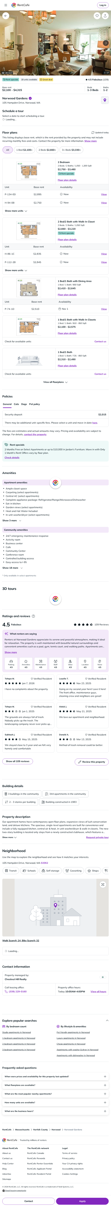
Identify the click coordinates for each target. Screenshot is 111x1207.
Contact (28, 1201)
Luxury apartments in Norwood (71, 1038)
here (94, 422)
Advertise (6, 1174)
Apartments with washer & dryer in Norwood (77, 1049)
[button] (55, 43)
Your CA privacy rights (72, 1163)
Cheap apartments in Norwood (71, 1044)
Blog (4, 1168)
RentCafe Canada (35, 1153)
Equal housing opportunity (15, 1190)
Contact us (7, 1158)
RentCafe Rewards (36, 1158)
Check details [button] (12, 457)
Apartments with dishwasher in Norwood (76, 1055)
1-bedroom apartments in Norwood (18, 1038)
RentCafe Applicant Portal (39, 1168)
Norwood (56, 1129)
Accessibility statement (73, 1168)
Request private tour (97, 837)
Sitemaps (6, 1179)
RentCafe (6, 1129)
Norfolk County (40, 1129)
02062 (44, 862)
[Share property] (105, 15)
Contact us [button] (100, 341)
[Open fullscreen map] (102, 884)
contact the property (35, 434)
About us (6, 1153)
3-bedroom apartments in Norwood (18, 1049)
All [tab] (7, 149)
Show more (11, 652)
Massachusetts (22, 1129)
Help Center (8, 1163)
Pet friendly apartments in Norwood (73, 1032)
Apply (82, 1201)
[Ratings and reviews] (33, 616)
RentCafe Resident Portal (39, 1174)
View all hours (98, 991)
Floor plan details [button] (67, 180)
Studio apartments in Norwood (16, 1032)
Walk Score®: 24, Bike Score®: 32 (20, 940)
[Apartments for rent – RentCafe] (21, 5)
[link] (103, 5)
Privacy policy (68, 1158)
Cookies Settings (70, 1174)
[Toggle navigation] (5, 5)
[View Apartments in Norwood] (5, 15)
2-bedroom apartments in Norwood (18, 1044)
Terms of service (69, 1153)
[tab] (24, 149)
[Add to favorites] (97, 15)
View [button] (104, 194)
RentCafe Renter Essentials (40, 1163)
